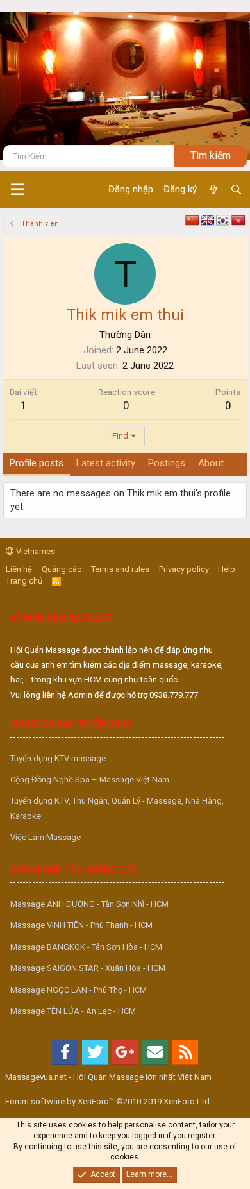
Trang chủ (24, 581)
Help (226, 569)
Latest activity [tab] (105, 463)
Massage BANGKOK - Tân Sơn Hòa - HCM (86, 947)
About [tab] (211, 463)
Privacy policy (184, 569)
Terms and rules (120, 569)
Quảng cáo (62, 569)
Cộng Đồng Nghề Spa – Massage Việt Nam (89, 779)
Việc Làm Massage (45, 837)
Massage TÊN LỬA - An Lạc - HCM (73, 1011)
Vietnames (34, 551)
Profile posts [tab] (36, 463)
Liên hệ (19, 569)
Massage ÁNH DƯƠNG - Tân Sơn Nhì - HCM (89, 904)
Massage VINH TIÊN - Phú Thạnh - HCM (81, 925)
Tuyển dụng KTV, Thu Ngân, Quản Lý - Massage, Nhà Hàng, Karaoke (117, 808)
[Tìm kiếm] (236, 190)
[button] (18, 189)
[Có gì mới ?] (213, 190)
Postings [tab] (166, 463)
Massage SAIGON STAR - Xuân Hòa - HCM (87, 968)
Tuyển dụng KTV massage (58, 758)
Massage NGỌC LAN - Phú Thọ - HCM (78, 990)
